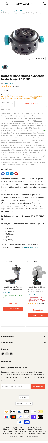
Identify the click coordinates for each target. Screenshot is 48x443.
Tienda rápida (13, 304)
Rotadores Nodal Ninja (16, 11)
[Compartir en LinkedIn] (12, 173)
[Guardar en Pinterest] (16, 173)
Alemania (23, 403)
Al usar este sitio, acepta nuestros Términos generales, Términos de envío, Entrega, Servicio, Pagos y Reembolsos (22, 428)
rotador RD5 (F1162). (30, 247)
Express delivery (26, 126)
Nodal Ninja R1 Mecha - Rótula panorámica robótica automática (37, 289)
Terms (33, 164)
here (33, 147)
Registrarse (38, 386)
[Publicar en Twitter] (7, 173)
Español (23, 397)
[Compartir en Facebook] (3, 173)
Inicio (3, 11)
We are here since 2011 (12, 113)
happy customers (18, 121)
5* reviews (38, 121)
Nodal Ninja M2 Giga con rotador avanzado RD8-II (13, 288)
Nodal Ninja (8, 83)
